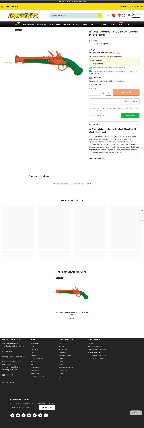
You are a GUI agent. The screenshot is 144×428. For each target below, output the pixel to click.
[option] (49, 63)
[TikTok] (29, 415)
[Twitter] (46, 415)
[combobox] (73, 15)
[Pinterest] (24, 415)
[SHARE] (104, 93)
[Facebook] (12, 415)
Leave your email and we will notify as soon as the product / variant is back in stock (113, 109)
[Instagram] (18, 415)
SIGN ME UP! (47, 407)
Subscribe (130, 116)
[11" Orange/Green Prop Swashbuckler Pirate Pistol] (72, 293)
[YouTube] (40, 415)
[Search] (75, 15)
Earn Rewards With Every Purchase (131, 6)
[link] (108, 93)
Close (133, 2)
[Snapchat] (35, 415)
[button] (114, 53)
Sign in (133, 14)
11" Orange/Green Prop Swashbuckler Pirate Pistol (72, 313)
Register (140, 14)
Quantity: (92, 88)
